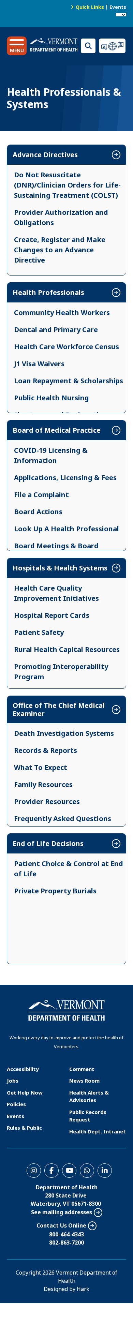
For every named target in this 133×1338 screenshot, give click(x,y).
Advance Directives (45, 154)
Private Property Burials (55, 890)
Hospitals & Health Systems (60, 568)
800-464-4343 (66, 1234)
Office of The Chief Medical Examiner (59, 709)
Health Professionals (48, 292)
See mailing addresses (61, 1212)
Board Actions (38, 511)
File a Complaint (41, 494)
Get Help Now (25, 1092)
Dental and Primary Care (56, 329)
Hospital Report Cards (51, 615)
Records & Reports (45, 750)
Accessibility (23, 1069)
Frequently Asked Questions (62, 818)
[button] (17, 45)
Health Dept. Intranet (97, 1131)
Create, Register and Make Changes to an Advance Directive (59, 250)
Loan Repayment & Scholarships (68, 380)
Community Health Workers (62, 312)
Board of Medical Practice (57, 430)
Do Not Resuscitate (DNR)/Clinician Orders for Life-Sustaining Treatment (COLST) (67, 185)
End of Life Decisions (48, 843)
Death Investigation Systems (64, 733)
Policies (16, 1104)
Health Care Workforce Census (66, 346)
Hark (83, 1289)
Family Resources (43, 784)
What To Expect (40, 767)
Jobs (12, 1080)
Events (117, 7)
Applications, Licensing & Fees (65, 477)
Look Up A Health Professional (66, 528)
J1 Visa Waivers (39, 363)
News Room (84, 1080)
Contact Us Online (61, 1225)
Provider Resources (47, 801)
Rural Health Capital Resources (67, 649)
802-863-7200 (66, 1242)
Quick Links (90, 7)
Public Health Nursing (51, 397)
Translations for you (112, 46)
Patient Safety (39, 632)
